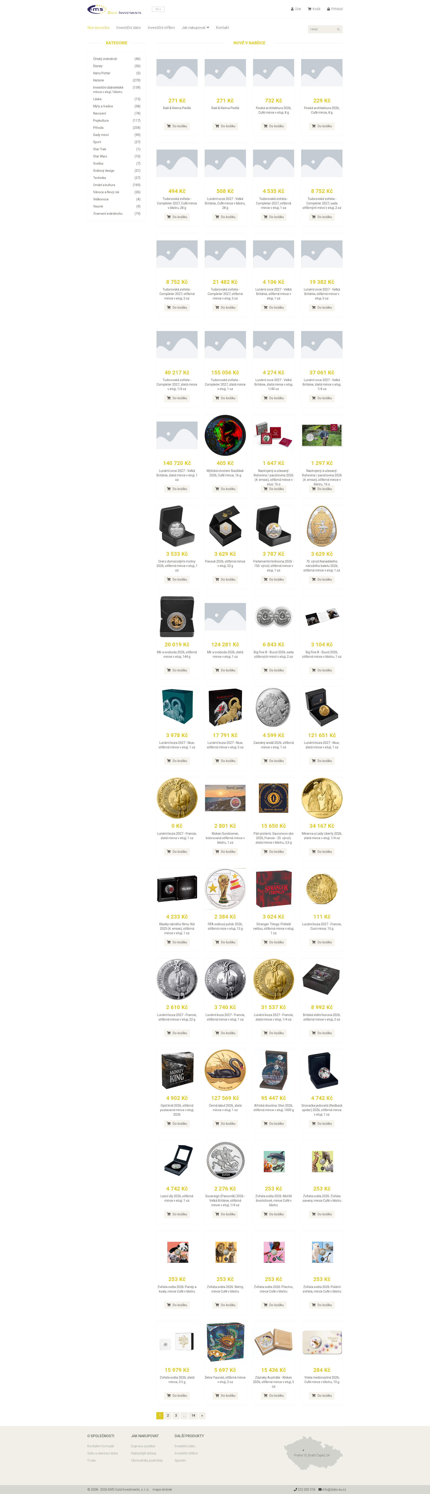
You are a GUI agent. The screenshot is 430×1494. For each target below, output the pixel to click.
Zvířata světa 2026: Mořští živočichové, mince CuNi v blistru (273, 1200)
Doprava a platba (143, 1446)
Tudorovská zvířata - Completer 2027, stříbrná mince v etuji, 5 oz (225, 294)
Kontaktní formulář (100, 1446)
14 (193, 1415)
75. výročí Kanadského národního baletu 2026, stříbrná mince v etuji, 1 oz (321, 566)
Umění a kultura (116, 185)
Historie (116, 80)
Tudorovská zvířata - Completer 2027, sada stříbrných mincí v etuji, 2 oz (322, 203)
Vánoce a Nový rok (116, 192)
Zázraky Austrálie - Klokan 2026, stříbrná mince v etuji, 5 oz (273, 1382)
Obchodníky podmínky (147, 1460)
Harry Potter (116, 73)
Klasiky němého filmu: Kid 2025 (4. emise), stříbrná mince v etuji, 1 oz (177, 928)
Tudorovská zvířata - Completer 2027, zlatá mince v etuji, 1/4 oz (177, 384)
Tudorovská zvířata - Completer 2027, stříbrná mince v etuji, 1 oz (273, 203)
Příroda (116, 127)
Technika (116, 178)
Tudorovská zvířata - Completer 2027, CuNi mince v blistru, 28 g (177, 203)
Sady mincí (116, 135)
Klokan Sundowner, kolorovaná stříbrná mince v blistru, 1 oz (225, 838)
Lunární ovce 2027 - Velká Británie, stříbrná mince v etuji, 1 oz (274, 294)
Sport (116, 142)
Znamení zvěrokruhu (116, 213)
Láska (116, 99)
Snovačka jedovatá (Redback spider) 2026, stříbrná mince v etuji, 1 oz (321, 1110)
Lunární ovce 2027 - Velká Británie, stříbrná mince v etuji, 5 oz (322, 294)
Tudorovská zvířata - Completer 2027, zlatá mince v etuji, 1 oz (225, 384)
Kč (157, 9)
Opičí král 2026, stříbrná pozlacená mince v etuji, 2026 (177, 1110)
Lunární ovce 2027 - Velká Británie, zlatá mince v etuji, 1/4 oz (322, 384)
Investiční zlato (128, 27)
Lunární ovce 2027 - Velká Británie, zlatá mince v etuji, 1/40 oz (273, 384)
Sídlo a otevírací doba (102, 1453)
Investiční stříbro (161, 27)
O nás (91, 1460)
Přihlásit (337, 9)
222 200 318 (306, 1489)
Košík (316, 9)
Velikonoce (116, 199)
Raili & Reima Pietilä (177, 108)
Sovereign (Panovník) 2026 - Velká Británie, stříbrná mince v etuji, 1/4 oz (225, 1200)
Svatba (116, 163)
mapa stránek (162, 1489)
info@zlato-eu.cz (334, 1489)
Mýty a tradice (116, 106)
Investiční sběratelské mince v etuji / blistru (116, 90)
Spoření (180, 1460)
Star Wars (116, 156)
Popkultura (116, 120)
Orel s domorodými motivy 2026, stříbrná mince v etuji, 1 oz (177, 566)
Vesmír (116, 206)
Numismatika (98, 27)
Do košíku (179, 126)
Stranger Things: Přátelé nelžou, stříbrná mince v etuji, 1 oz (273, 928)
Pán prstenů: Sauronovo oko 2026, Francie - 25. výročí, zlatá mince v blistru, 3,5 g (274, 838)
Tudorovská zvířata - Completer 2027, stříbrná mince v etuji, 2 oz (177, 294)
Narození (116, 113)
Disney (116, 66)
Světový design (116, 170)
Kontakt (222, 27)
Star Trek (116, 149)
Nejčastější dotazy (143, 1453)
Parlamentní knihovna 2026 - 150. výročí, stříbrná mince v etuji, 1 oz (273, 566)
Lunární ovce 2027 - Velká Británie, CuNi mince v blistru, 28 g (225, 203)
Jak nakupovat (194, 27)
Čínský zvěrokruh (116, 59)
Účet (297, 9)
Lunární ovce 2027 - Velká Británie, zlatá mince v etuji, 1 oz (177, 475)
